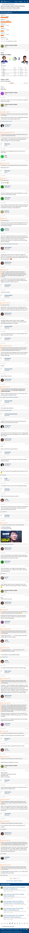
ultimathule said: (5, 302)
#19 (27, 363)
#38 (27, 645)
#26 (27, 457)
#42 (27, 728)
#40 (27, 675)
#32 (27, 552)
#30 (27, 504)
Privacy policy (16, 929)
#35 (27, 595)
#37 (27, 626)
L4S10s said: (4, 731)
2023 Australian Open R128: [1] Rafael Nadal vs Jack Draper (14, 895)
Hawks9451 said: (5, 112)
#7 (27, 175)
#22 (27, 405)
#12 (27, 252)
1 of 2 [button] (11, 878)
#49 (27, 837)
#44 (27, 754)
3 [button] (3, 25)
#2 (27, 97)
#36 (27, 607)
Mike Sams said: (5, 163)
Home (24, 929)
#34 (27, 582)
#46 (27, 785)
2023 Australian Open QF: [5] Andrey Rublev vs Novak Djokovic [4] (13, 909)
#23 (27, 418)
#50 (27, 862)
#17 (27, 331)
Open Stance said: (5, 703)
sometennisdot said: (6, 345)
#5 (27, 148)
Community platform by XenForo (11, 931)
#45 (27, 770)
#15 (27, 300)
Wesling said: (4, 269)
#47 (27, 796)
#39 (27, 665)
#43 (27, 743)
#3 (27, 109)
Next (15, 878)
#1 (27, 50)
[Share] (26, 50)
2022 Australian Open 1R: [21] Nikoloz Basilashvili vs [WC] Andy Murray (14, 916)
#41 (27, 700)
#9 (27, 202)
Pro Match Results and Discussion (20, 890)
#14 (27, 289)
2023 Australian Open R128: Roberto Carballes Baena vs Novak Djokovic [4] (14, 902)
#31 (27, 520)
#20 (27, 373)
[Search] (27, 1)
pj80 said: (3, 178)
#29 (27, 493)
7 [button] (3, 16)
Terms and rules (9, 929)
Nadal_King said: (5, 799)
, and (7, 544)
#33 (27, 566)
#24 (27, 430)
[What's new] (24, 1)
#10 (27, 215)
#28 (27, 483)
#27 (27, 468)
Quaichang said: (5, 647)
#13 (27, 267)
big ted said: (4, 609)
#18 (27, 343)
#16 (27, 318)
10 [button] (3, 21)
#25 (27, 443)
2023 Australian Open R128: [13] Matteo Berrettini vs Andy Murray (14, 888)
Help (21, 929)
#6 (27, 160)
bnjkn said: (4, 522)
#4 (27, 129)
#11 (27, 233)
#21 (27, 384)
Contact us (3, 929)
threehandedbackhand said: (7, 132)
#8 (27, 190)
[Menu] (1, 1)
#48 (27, 818)
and (10, 243)
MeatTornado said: (5, 628)
